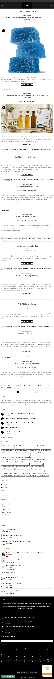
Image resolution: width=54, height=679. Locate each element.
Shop (10, 674)
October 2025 (4, 509)
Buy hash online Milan (35, 445)
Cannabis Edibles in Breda (27, 334)
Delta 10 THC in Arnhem (6, 387)
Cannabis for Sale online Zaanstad (34, 268)
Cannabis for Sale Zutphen (45, 238)
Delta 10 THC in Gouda (5, 357)
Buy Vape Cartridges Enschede (33, 326)
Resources (41, 674)
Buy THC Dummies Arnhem (21, 385)
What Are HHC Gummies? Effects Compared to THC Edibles (19, 413)
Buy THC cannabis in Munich (20, 448)
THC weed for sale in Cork (31, 475)
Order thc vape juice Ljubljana (20, 468)
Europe (25, 15)
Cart (37, 674)
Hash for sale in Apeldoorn (27, 276)
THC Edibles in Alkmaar (27, 304)
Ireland (29, 15)
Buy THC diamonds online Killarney (22, 149)
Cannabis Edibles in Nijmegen (27, 363)
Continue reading (27, 84)
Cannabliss (33, 23)
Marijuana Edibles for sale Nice (23, 461)
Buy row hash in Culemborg (34, 238)
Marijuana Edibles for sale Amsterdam (8, 459)
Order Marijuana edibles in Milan (7, 466)
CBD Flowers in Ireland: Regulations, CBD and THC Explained (19, 422)
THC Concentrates (23, 674)
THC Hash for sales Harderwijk (27, 187)
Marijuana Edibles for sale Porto (36, 461)
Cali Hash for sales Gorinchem (27, 157)
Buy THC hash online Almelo (22, 268)
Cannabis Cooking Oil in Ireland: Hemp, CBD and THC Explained (20, 418)
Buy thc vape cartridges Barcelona (8, 452)
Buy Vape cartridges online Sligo (7, 457)
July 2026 (3, 506)
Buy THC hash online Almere (22, 298)
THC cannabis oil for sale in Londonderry (9, 473)
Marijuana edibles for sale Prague (7, 464)
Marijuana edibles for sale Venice (22, 464)
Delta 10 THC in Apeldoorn (45, 326)
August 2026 (4, 504)
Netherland (29, 154)
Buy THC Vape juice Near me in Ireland (22, 455)
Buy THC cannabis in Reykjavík (34, 448)
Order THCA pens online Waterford (23, 466)
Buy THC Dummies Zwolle (21, 356)
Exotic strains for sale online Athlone (22, 457)
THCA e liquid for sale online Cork (22, 471)
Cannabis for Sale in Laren (45, 179)
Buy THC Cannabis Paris (20, 450)
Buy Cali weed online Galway (7, 445)
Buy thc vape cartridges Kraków (37, 452)
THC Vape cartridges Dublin (7, 475)
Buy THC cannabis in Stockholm (7, 450)
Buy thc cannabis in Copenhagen (7, 448)
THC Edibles (32, 674)
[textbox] (26, 641)
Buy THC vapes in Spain (36, 455)
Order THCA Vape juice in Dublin (37, 466)
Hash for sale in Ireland (34, 457)
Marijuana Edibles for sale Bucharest (8, 461)
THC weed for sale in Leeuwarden (45, 298)
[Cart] (52, 5)
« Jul (2, 667)
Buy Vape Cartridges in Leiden (34, 385)
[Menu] (2, 5)
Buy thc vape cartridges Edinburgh (23, 452)
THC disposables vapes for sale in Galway (40, 473)
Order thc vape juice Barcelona (7, 468)
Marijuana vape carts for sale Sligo (36, 464)
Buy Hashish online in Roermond (27, 216)
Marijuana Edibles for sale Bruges (38, 459)
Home (6, 674)
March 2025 (4, 514)
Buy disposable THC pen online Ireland (21, 445)
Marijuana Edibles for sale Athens (24, 459)
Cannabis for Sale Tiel (34, 209)
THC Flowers (15, 674)
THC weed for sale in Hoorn (6, 269)
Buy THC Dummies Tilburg (21, 326)
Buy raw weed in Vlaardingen (22, 179)
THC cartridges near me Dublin (25, 473)
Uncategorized (4, 495)
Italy (2, 490)
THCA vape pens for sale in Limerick (37, 471)
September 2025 (5, 512)
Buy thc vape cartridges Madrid (7, 455)
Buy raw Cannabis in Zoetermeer (22, 209)
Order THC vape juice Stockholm (34, 468)
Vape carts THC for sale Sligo (43, 475)
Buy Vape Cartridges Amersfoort (33, 356)
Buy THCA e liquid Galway (45, 445)
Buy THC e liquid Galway (46, 450)
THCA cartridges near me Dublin (35, 149)
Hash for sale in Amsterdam (27, 246)
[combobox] (27, 641)
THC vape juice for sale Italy (19, 475)
